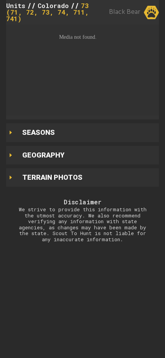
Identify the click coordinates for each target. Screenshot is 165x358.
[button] (82, 70)
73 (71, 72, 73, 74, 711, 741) (47, 12)
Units (15, 5)
